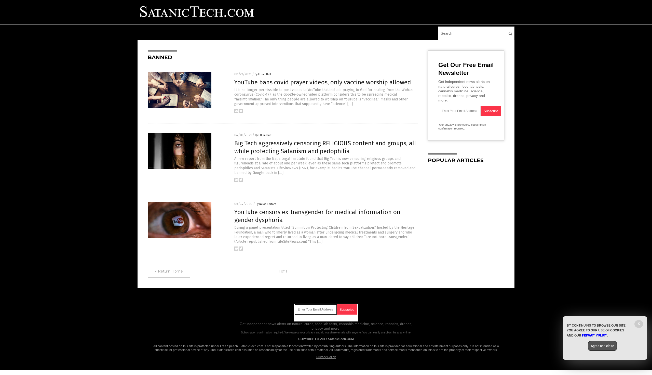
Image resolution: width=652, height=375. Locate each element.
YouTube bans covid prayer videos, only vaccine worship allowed (322, 82)
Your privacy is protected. (454, 124)
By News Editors (266, 204)
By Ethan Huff (263, 74)
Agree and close (602, 346)
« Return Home (169, 271)
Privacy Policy (326, 357)
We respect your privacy (299, 332)
